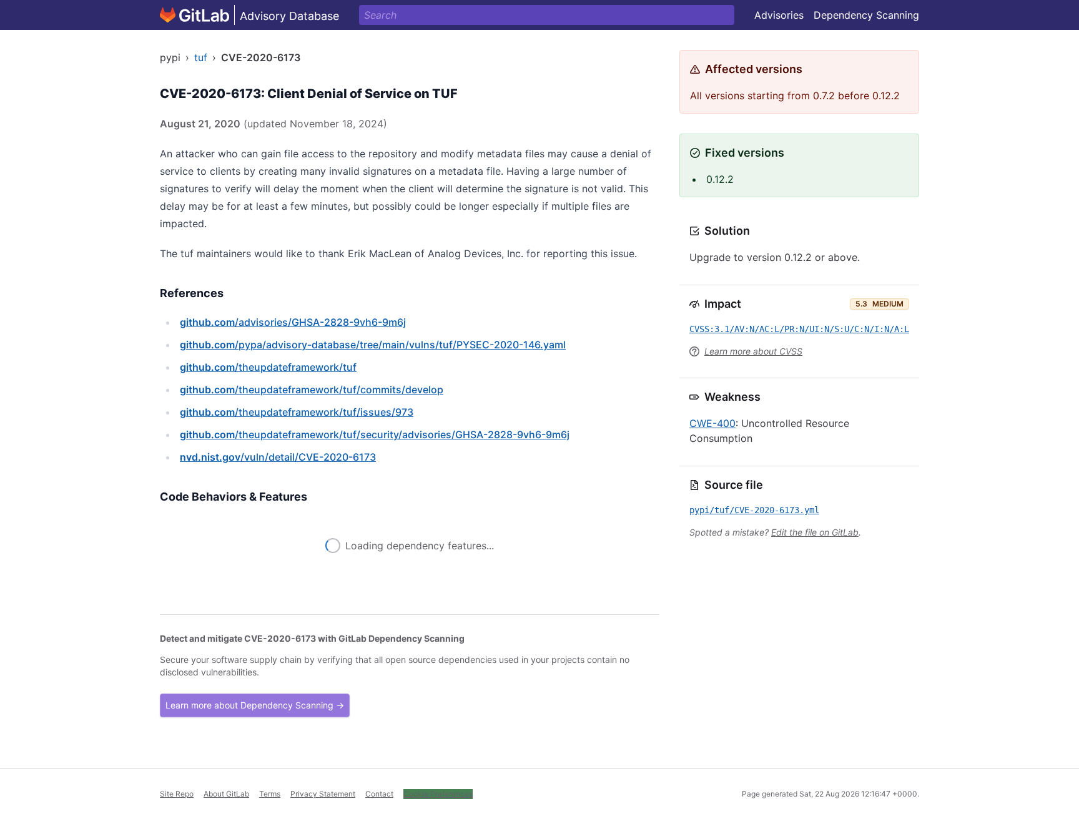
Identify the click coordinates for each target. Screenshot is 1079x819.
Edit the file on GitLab (815, 532)
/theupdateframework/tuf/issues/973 (296, 412)
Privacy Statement (322, 793)
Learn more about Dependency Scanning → (254, 705)
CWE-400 (712, 423)
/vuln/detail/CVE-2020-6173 (278, 457)
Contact (379, 793)
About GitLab (226, 793)
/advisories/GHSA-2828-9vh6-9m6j (293, 322)
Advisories (779, 15)
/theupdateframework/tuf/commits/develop (311, 389)
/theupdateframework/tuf (268, 367)
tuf (200, 57)
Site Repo (177, 793)
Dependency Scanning (866, 15)
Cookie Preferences (438, 793)
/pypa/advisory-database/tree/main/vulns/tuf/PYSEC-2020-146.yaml (373, 344)
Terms (269, 793)
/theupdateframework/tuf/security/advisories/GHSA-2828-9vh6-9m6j (374, 434)
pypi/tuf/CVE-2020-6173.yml (754, 510)
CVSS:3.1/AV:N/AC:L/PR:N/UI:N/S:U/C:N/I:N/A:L (799, 329)
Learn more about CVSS (753, 351)
